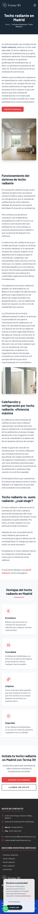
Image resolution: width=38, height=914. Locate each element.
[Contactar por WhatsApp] (5, 908)
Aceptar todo (14, 907)
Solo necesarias (14, 902)
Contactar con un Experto (19, 780)
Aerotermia (7, 869)
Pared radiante (8, 862)
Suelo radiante (8, 866)
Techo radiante (8, 859)
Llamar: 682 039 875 (19, 787)
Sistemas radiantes (10, 855)
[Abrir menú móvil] (34, 5)
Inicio (7, 24)
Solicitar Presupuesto (12, 109)
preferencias (26, 896)
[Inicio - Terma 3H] (11, 5)
